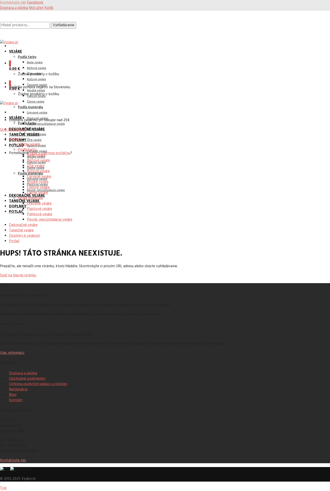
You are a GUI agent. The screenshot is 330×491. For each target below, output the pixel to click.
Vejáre (15, 52)
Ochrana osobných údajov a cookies (38, 384)
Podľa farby (27, 57)
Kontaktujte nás (13, 460)
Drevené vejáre (37, 112)
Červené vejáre (37, 85)
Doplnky (17, 206)
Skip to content (13, 130)
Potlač (16, 145)
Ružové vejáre (36, 79)
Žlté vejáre (34, 140)
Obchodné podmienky (27, 379)
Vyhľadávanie (63, 25)
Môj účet (36, 8)
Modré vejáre (36, 90)
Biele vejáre (35, 62)
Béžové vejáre (36, 68)
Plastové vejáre (37, 118)
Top (3, 488)
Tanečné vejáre (24, 135)
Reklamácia (18, 389)
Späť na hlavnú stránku (18, 275)
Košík (48, 8)
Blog (12, 395)
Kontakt (15, 400)
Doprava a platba (14, 8)
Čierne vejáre (35, 101)
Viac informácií (12, 353)
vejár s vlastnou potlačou (50, 153)
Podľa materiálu (30, 107)
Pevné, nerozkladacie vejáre (46, 124)
